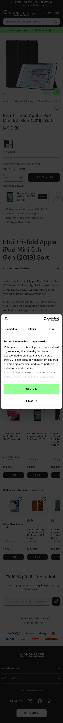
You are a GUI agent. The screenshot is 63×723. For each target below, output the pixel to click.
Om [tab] (51, 328)
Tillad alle (31, 389)
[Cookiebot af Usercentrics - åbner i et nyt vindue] (44, 319)
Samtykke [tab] (11, 328)
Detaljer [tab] (31, 328)
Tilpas (29, 400)
